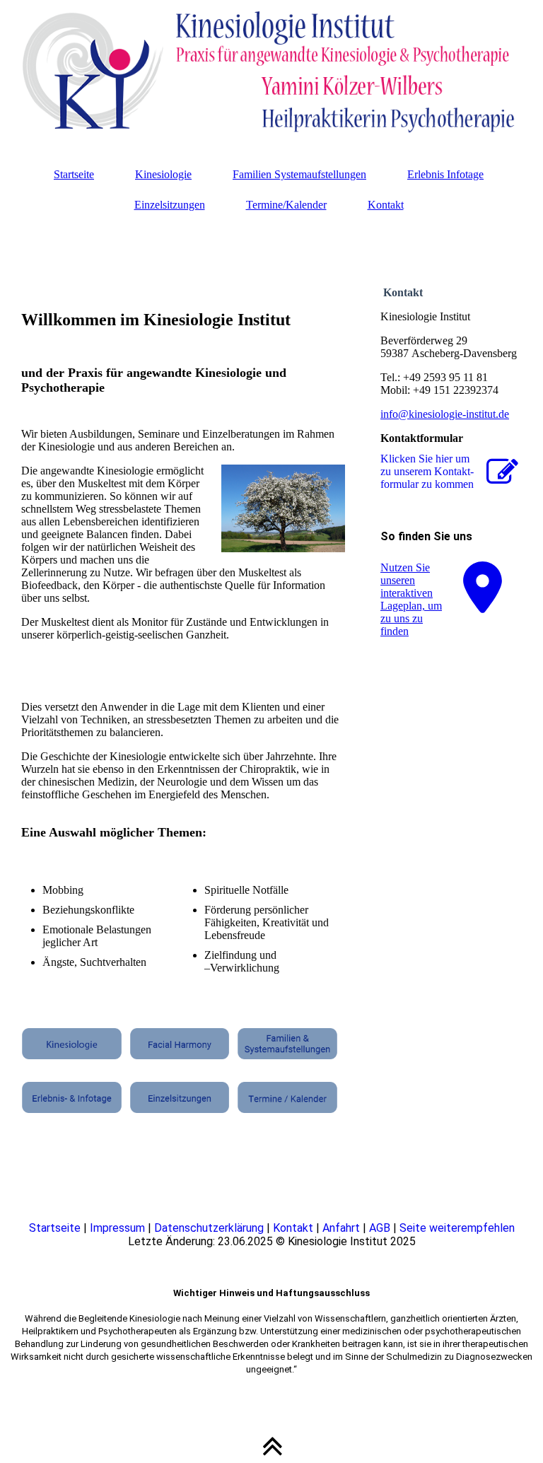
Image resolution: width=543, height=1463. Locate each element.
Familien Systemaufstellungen (299, 174)
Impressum (117, 1228)
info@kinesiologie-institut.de (444, 414)
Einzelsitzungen (169, 205)
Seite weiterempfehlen (457, 1228)
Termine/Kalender (286, 205)
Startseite (74, 174)
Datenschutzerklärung (209, 1228)
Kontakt (386, 205)
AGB (379, 1228)
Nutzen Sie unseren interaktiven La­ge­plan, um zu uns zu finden (411, 599)
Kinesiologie (163, 174)
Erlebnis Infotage (445, 174)
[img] (271, 70)
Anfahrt (341, 1228)
